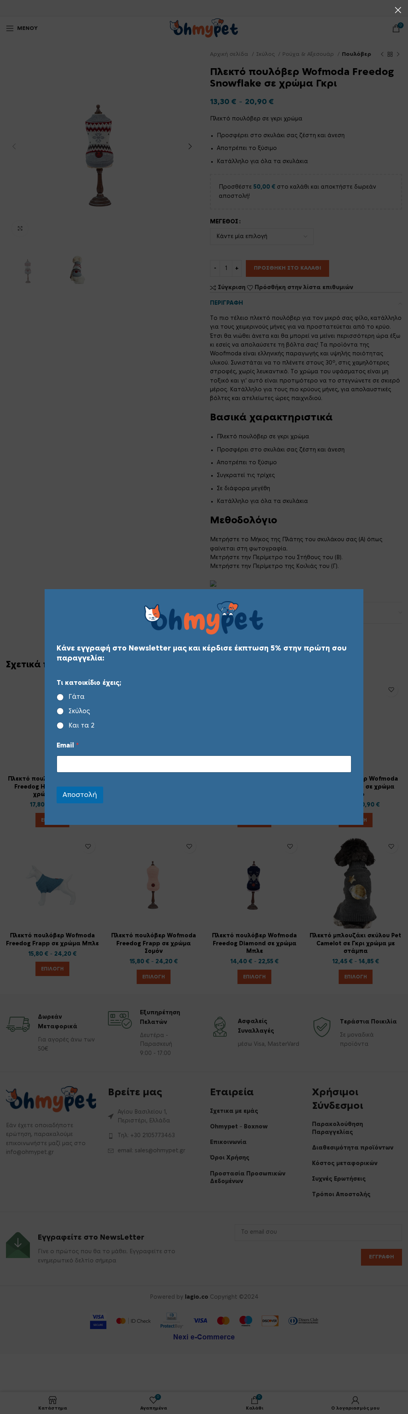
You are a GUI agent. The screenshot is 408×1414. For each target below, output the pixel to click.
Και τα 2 (81, 725)
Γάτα (76, 697)
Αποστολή (80, 794)
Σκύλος (79, 711)
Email (68, 745)
